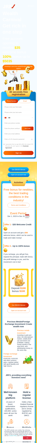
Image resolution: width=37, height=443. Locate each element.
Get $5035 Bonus (18, 170)
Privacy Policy (23, 435)
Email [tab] (25, 101)
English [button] (31, 6)
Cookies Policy (13, 435)
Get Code (27, 128)
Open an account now (18, 175)
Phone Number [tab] (11, 101)
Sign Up (18, 153)
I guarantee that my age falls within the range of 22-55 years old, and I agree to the (19, 145)
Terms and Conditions (18, 205)
